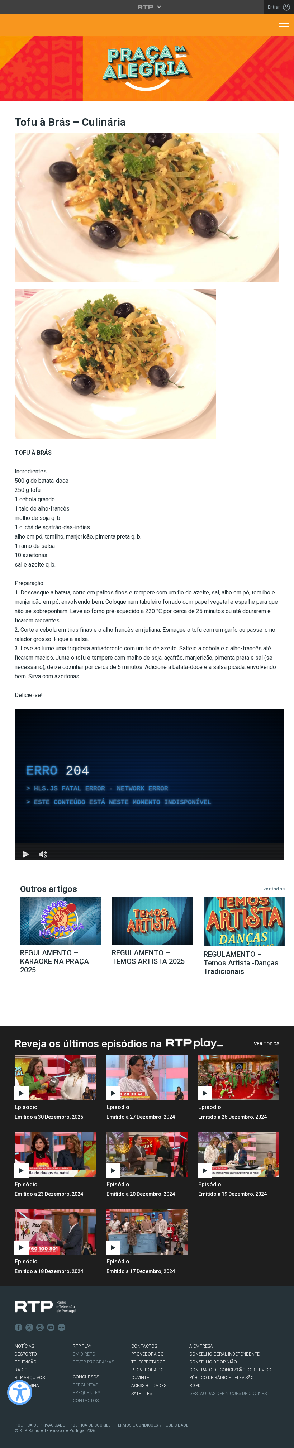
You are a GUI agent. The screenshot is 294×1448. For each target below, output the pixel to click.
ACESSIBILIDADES (148, 1385)
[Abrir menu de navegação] (284, 24)
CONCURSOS (86, 1377)
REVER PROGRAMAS (93, 1362)
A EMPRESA (201, 1346)
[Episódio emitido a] (55, 1077)
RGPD (195, 1385)
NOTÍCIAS (24, 1346)
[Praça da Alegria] (147, 68)
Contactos (86, 1400)
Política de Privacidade (40, 1425)
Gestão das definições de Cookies (228, 1393)
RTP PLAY (82, 1346)
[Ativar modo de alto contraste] (19, 1392)
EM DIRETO (84, 1354)
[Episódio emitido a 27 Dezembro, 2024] (238, 1077)
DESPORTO (26, 1354)
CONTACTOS (144, 1346)
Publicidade (175, 1425)
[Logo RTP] (45, 1307)
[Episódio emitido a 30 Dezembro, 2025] (147, 1077)
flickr (62, 1328)
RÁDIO (21, 1369)
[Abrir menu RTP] (147, 7)
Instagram (40, 1328)
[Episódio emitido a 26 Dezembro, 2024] (55, 1154)
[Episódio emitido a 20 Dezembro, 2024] (238, 1154)
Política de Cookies (90, 1425)
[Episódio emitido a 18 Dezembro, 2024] (147, 1232)
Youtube (51, 1328)
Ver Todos (266, 1043)
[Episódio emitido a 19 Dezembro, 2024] (55, 1232)
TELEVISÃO (26, 1362)
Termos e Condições (136, 1425)
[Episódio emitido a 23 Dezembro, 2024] (147, 1154)
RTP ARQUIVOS (30, 1377)
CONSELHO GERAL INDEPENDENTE (224, 1354)
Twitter (29, 1328)
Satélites (141, 1393)
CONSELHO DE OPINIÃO (213, 1362)
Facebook (19, 1328)
